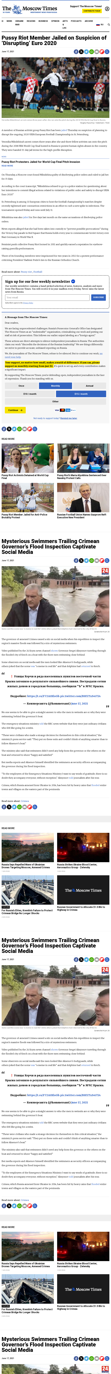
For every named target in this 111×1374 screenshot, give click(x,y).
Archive (89, 21)
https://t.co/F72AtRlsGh (43, 696)
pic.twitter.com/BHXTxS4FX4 (80, 696)
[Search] (109, 25)
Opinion (55, 21)
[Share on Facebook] (76, 51)
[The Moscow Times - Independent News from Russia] (29, 9)
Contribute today (92, 11)
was (33, 666)
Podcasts (76, 21)
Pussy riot (26, 271)
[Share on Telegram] (86, 51)
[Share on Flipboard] (101, 51)
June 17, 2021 (79, 703)
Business (43, 21)
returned (86, 666)
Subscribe (98, 297)
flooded (95, 785)
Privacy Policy (28, 303)
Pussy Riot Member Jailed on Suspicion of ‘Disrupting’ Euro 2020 (54, 40)
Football (37, 271)
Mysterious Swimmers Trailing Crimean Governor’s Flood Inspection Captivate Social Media (50, 546)
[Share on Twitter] (81, 51)
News (9, 21)
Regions (31, 21)
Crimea (25, 801)
